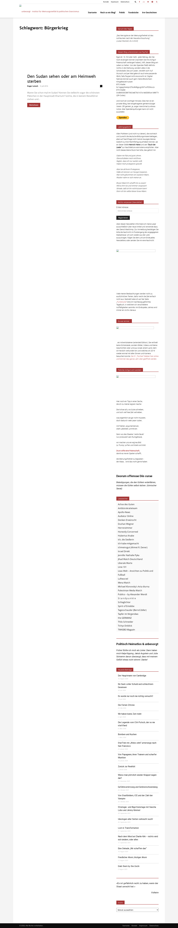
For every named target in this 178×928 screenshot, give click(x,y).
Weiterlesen (33, 105)
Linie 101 (122, 567)
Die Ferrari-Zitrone (126, 705)
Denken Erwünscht (127, 520)
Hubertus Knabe (126, 535)
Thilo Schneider (125, 621)
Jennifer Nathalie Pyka (128, 555)
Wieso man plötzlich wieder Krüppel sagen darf (137, 776)
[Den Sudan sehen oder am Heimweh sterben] (64, 58)
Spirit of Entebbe (126, 606)
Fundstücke (133, 12)
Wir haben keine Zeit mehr (130, 714)
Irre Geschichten (149, 12)
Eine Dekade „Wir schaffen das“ (132, 848)
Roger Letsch (32, 86)
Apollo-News (124, 512)
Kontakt (106, 2)
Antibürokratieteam (127, 508)
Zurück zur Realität (126, 766)
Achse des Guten (126, 504)
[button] (135, 2)
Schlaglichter (124, 602)
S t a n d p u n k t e (127, 598)
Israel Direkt (124, 551)
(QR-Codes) (120, 95)
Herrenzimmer (125, 527)
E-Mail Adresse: (122, 207)
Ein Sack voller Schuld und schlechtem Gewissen (135, 685)
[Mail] (148, 2)
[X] (157, 2)
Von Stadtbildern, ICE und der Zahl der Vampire (135, 797)
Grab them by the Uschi (128, 866)
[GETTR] (144, 2)
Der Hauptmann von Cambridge (132, 675)
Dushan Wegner (126, 523)
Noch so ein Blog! (107, 12)
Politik (122, 12)
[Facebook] (139, 2)
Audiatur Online (125, 516)
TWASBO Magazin (126, 629)
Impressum (115, 2)
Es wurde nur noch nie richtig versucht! (135, 696)
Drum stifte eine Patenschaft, (128, 450)
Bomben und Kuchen (127, 734)
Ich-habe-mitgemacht (128, 543)
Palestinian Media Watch (130, 590)
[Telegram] (152, 2)
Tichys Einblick (125, 625)
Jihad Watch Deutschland (130, 559)
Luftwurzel (123, 578)
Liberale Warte (125, 563)
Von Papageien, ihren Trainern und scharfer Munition (137, 756)
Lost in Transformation (128, 828)
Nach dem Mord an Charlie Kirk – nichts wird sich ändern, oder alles (138, 838)
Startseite (92, 12)
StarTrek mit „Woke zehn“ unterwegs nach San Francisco (137, 744)
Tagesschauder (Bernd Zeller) (132, 610)
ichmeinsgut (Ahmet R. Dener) (132, 547)
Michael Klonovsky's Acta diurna (133, 586)
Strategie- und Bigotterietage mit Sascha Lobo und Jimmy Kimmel (137, 808)
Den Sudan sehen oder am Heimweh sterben (61, 79)
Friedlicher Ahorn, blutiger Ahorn (132, 857)
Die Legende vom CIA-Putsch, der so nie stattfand (136, 724)
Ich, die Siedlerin (126, 539)
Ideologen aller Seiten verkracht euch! (135, 819)
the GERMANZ (125, 617)
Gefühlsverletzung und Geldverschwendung (138, 787)
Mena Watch (124, 582)
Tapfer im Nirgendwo (128, 614)
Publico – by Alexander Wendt (132, 594)
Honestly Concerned (128, 531)
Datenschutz (125, 2)
